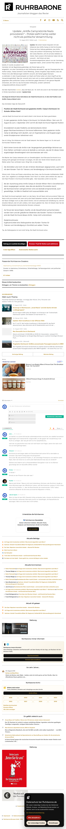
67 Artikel (6, 275)
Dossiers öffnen (8, 707)
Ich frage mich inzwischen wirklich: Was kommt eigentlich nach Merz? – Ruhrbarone (30, 589)
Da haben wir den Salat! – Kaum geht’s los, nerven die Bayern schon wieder (26, 558)
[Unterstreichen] (15, 412)
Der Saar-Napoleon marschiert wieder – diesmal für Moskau (21, 547)
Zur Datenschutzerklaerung (35, 813)
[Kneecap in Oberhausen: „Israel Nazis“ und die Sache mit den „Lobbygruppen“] (7, 308)
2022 (10, 701)
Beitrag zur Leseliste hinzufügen (14, 244)
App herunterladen (33, 655)
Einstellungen (53, 823)
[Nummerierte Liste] (19, 412)
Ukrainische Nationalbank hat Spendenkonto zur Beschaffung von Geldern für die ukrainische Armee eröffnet (32, 736)
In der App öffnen (9, 250)
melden (18, 90)
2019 (55, 701)
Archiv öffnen (33, 693)
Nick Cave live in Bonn (10, 550)
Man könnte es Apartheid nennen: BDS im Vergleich (20, 727)
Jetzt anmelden (33, 529)
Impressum (7, 815)
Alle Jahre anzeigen (9, 709)
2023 (55, 697)
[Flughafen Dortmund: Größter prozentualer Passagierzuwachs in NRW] (7, 344)
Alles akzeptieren (34, 817)
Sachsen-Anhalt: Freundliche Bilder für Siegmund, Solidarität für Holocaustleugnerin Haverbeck (32, 544)
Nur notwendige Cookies (36, 823)
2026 (10, 697)
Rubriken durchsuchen (10, 705)
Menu (6, 20)
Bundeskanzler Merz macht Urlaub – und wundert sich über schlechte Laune (39, 579)
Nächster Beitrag (48, 354)
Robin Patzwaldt (10, 568)
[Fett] (10, 412)
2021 (25, 701)
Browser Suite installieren (33, 659)
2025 (25, 697)
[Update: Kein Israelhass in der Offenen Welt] (7, 321)
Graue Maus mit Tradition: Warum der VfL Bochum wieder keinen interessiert (27, 720)
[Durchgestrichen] (17, 412)
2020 (40, 701)
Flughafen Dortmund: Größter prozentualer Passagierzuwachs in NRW (38, 344)
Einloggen (32, 285)
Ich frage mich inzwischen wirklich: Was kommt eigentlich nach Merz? (24, 542)
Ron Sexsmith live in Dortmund (24, 331)
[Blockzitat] (24, 412)
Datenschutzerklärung (20, 815)
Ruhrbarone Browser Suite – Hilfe (13, 819)
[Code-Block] (27, 412)
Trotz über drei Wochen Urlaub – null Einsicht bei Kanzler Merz (22, 555)
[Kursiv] (12, 412)
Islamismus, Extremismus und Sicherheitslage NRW (22, 266)
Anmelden (61, 400)
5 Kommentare (42, 40)
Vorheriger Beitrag (17, 354)
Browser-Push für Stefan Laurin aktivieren (43, 244)
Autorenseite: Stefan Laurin (28, 250)
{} (29, 411)
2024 (40, 697)
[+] (32, 411)
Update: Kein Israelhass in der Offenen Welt (28, 321)
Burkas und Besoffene (12, 673)
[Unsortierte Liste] (22, 412)
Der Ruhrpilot (8, 553)
